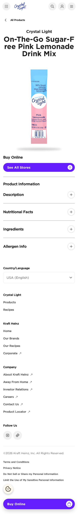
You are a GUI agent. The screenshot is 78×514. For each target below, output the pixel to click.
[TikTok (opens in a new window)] (17, 435)
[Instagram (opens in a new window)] (7, 435)
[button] (6, 6)
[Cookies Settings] (8, 489)
